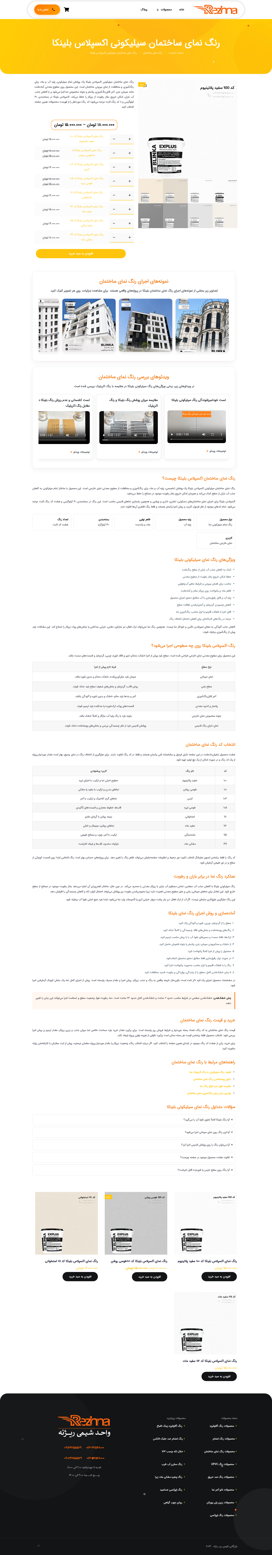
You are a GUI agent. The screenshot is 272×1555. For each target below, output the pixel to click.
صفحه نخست (176, 53)
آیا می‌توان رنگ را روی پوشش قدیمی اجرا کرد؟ (205, 1145)
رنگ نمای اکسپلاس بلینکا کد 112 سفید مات (210, 1360)
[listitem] (202, 325)
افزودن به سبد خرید (81, 253)
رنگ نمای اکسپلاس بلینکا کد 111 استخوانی (71, 1261)
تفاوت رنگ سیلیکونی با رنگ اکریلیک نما (210, 1072)
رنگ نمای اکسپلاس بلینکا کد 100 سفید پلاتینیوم (207, 1261)
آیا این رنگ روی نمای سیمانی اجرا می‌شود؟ (207, 1132)
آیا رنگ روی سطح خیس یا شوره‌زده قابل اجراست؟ (204, 1170)
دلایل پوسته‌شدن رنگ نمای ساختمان (212, 1079)
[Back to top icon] (38, 1546)
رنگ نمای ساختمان (153, 53)
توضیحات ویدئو (218, 451)
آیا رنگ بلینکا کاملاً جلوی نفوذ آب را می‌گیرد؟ (207, 1120)
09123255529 (73, 1447)
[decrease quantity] (114, 139)
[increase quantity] (129, 139)
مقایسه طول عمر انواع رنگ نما (215, 1086)
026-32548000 (95, 1447)
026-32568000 (95, 1458)
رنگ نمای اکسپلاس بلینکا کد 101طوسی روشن (139, 1261)
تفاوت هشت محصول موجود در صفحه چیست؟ (205, 1157)
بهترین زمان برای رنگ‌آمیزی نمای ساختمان (209, 1093)
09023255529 (73, 1458)
